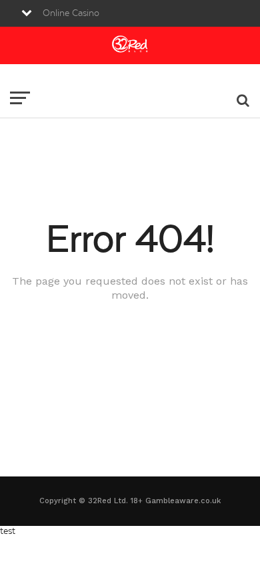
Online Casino (71, 13)
